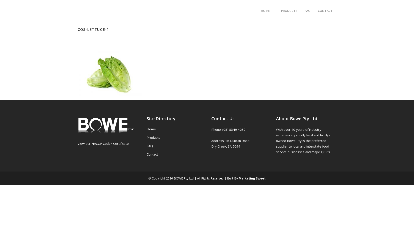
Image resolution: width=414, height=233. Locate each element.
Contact (152, 154)
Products (153, 137)
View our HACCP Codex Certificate (103, 143)
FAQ (150, 146)
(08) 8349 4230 (234, 129)
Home (151, 129)
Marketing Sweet (252, 178)
